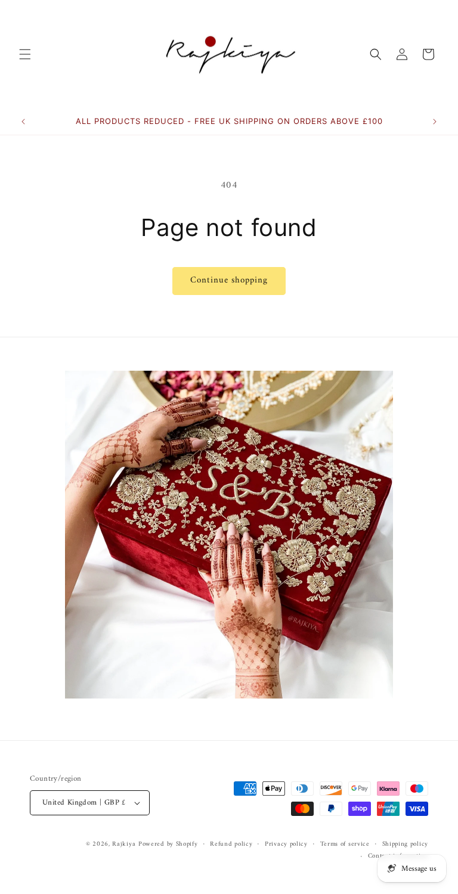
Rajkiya (123, 844)
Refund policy (231, 844)
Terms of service (345, 844)
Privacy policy (286, 844)
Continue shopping (229, 280)
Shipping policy (405, 844)
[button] (25, 54)
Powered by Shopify (168, 844)
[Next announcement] (435, 121)
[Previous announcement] (23, 121)
